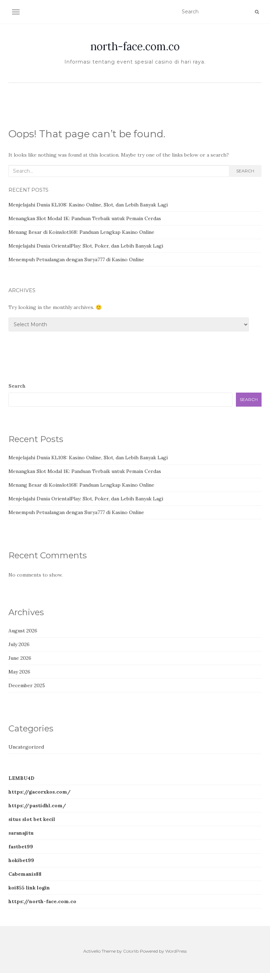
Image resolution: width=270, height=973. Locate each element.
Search (245, 170)
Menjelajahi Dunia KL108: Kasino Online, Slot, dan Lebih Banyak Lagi (88, 205)
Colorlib (131, 951)
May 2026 (19, 672)
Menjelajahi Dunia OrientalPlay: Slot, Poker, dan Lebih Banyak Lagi (85, 246)
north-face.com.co (135, 46)
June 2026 (19, 658)
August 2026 (22, 630)
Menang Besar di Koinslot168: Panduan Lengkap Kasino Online (81, 232)
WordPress (176, 951)
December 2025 (26, 685)
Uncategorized (26, 747)
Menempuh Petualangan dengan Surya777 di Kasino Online (76, 259)
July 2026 (19, 644)
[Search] (257, 12)
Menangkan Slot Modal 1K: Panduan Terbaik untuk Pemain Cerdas (84, 218)
